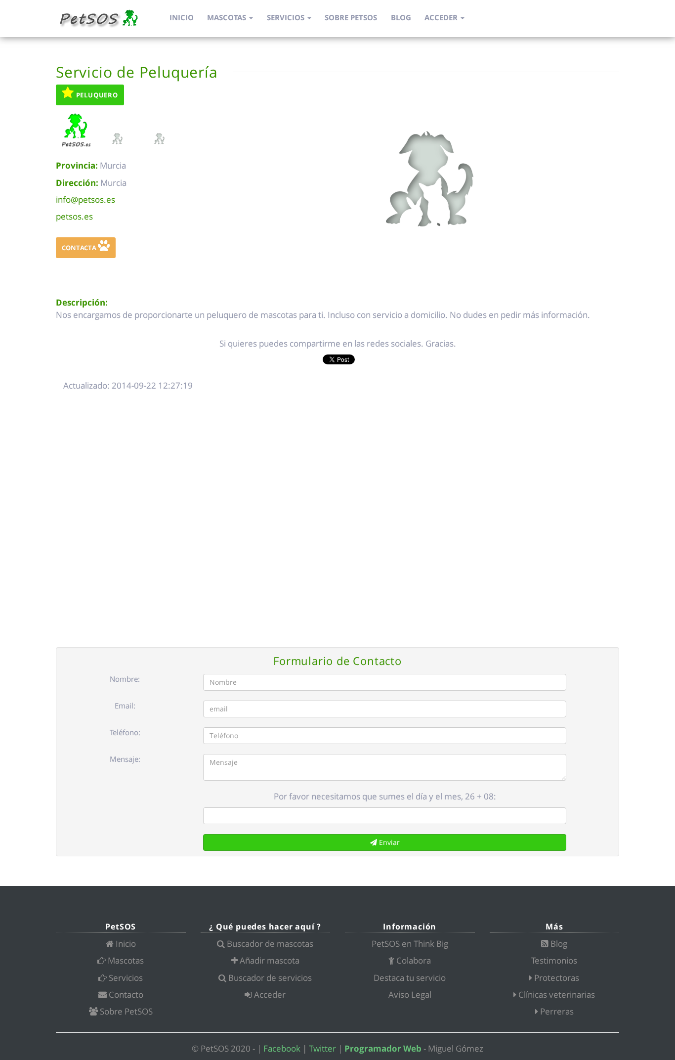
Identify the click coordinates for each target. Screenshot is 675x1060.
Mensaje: (125, 759)
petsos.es (74, 216)
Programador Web (383, 1048)
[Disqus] (337, 520)
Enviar (388, 842)
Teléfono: (125, 732)
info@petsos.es (85, 199)
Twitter (322, 1048)
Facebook (281, 1048)
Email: (125, 705)
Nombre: (125, 679)
